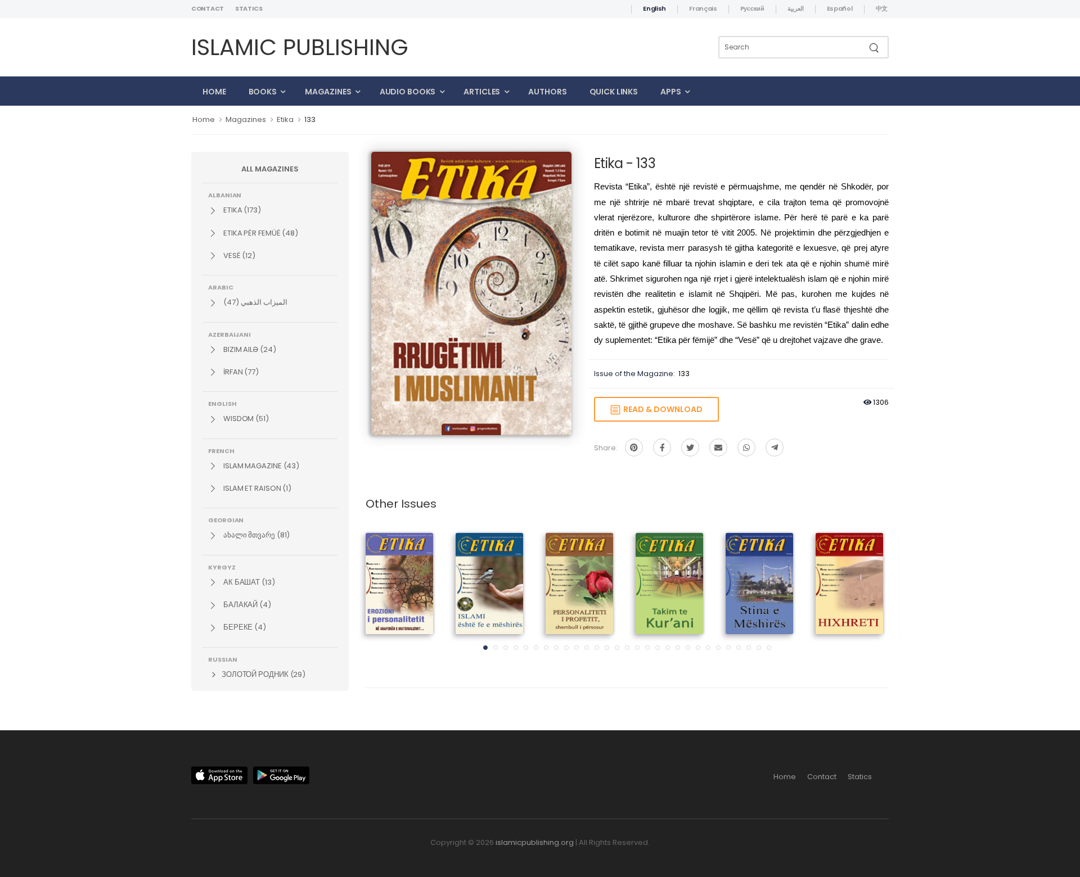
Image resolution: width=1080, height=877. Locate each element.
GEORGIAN (226, 519)
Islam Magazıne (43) (260, 465)
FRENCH (221, 450)
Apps (670, 91)
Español (840, 8)
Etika (285, 119)
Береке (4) (244, 627)
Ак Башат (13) (248, 582)
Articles (482, 91)
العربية (796, 8)
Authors (547, 91)
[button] (485, 647)
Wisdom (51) (245, 418)
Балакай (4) (246, 604)
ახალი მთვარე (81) (256, 535)
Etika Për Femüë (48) (260, 233)
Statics (249, 8)
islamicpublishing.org (535, 842)
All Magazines (270, 169)
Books (263, 91)
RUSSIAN (222, 659)
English (654, 8)
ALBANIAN (224, 194)
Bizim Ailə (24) (249, 349)
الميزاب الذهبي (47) (254, 302)
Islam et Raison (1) (256, 488)
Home (214, 91)
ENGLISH (222, 403)
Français (703, 8)
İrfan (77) (240, 372)
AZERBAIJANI (229, 334)
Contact (207, 8)
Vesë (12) (238, 255)
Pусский (752, 8)
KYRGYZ (222, 567)
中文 (882, 8)
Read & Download (661, 409)
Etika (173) (241, 210)
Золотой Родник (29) (262, 674)
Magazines (328, 91)
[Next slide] (869, 594)
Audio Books (408, 91)
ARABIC (220, 287)
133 (310, 119)
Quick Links (614, 91)
